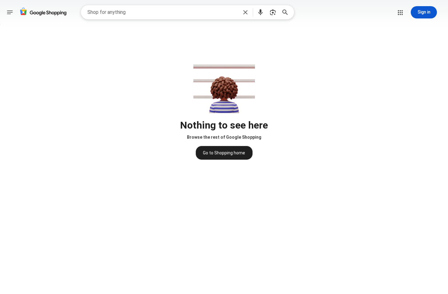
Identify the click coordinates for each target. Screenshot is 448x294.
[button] (245, 12)
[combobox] (162, 12)
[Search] (287, 12)
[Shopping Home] (43, 12)
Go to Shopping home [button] (224, 152)
